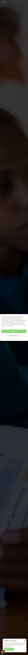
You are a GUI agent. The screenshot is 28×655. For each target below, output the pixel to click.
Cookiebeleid (10, 338)
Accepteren (14, 331)
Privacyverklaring (16, 338)
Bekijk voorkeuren (14, 335)
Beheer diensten (13, 328)
